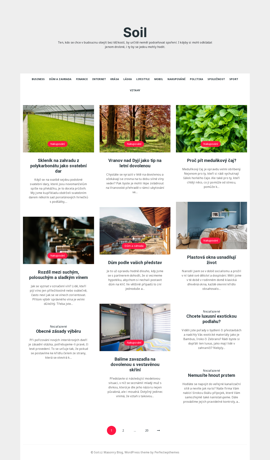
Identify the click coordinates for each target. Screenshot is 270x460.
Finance (82, 79)
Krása (114, 79)
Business (38, 79)
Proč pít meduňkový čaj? (211, 160)
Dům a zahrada (60, 79)
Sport (233, 79)
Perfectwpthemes (166, 452)
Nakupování (177, 79)
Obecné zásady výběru (58, 331)
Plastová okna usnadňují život (211, 260)
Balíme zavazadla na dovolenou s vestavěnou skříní (135, 364)
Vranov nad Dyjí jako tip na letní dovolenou (134, 163)
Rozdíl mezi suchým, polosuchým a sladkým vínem (58, 275)
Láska (127, 79)
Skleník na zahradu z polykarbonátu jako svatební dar (58, 166)
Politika (196, 79)
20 (146, 430)
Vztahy (135, 90)
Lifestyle (143, 79)
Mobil (158, 79)
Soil (135, 32)
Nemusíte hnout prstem (211, 375)
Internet (99, 79)
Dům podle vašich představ (135, 262)
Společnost (216, 79)
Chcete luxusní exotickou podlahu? (211, 319)
